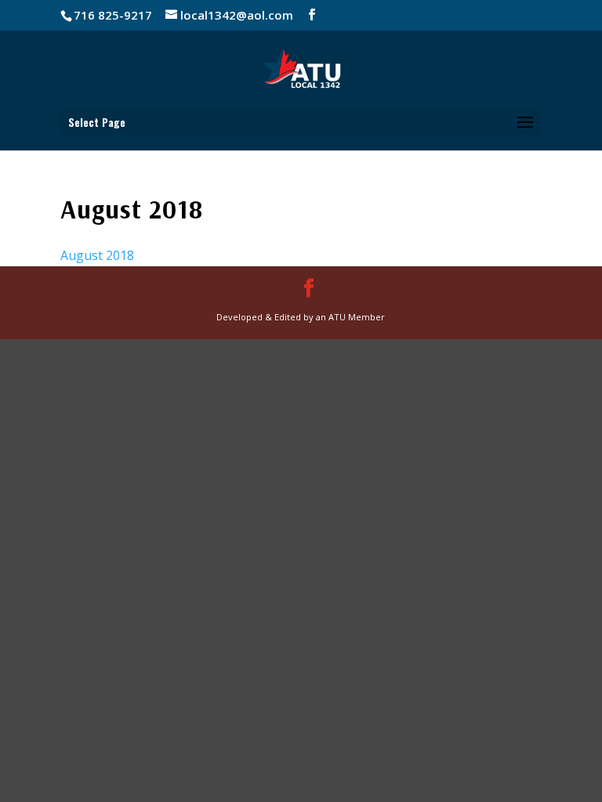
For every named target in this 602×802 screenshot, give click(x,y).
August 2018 (97, 255)
